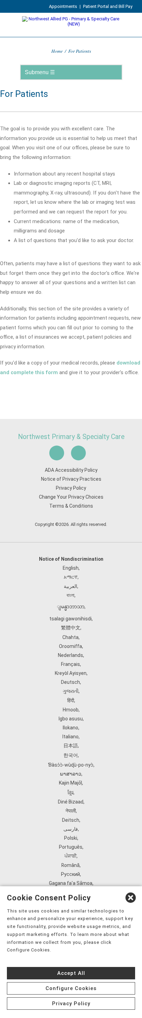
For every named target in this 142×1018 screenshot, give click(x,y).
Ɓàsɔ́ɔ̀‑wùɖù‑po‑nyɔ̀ (70, 765)
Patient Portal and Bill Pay (107, 6)
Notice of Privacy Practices (71, 479)
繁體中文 (70, 627)
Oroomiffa (70, 646)
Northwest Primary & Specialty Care (71, 437)
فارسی (70, 829)
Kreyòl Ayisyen (71, 673)
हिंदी (70, 700)
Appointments (63, 6)
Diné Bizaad (70, 802)
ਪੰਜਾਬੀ (70, 856)
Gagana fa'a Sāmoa (70, 883)
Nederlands (70, 655)
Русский (70, 874)
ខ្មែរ (70, 792)
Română (70, 865)
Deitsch (70, 820)
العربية (70, 586)
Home (57, 51)
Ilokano (70, 727)
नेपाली (70, 811)
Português (70, 847)
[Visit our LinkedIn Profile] (78, 453)
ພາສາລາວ (70, 774)
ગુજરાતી (71, 691)
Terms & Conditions (71, 506)
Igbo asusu (71, 718)
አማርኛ (71, 577)
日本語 (70, 745)
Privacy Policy (71, 488)
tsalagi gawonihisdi (70, 618)
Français (70, 664)
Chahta (70, 637)
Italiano (70, 736)
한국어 (70, 755)
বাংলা (70, 595)
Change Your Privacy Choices (71, 497)
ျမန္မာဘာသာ (70, 606)
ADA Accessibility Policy (71, 470)
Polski (70, 838)
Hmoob (71, 709)
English (71, 568)
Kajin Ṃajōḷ (70, 783)
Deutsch (70, 682)
